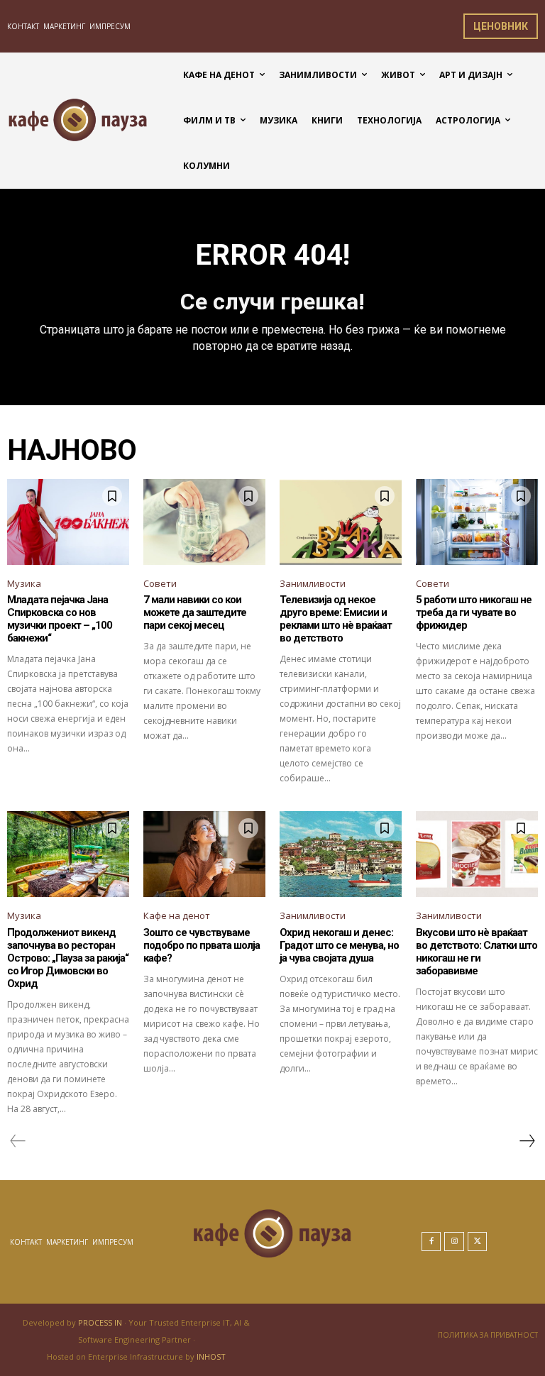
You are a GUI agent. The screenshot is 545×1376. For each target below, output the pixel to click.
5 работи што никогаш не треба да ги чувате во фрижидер (474, 612)
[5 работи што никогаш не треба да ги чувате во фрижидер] (477, 521)
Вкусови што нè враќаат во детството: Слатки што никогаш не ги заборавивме (476, 951)
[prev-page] (18, 1141)
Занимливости (313, 583)
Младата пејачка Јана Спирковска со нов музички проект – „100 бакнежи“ (59, 618)
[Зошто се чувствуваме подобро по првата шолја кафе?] (204, 853)
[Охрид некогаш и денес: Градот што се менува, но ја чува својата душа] (341, 853)
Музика (24, 583)
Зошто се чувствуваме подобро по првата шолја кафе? (201, 945)
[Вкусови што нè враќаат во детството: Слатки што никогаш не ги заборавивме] (477, 853)
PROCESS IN (101, 1322)
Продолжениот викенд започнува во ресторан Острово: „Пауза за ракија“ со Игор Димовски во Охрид (67, 958)
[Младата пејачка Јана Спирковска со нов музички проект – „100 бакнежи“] (68, 521)
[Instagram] (454, 1242)
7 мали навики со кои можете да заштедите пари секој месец (194, 612)
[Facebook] (431, 1242)
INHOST (211, 1356)
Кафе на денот (176, 915)
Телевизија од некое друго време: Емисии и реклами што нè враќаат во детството (336, 618)
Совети (160, 583)
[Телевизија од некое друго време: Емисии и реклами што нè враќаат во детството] (341, 521)
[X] (478, 1242)
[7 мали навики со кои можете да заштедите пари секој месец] (204, 521)
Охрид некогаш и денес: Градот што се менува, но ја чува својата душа (339, 945)
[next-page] (526, 1141)
